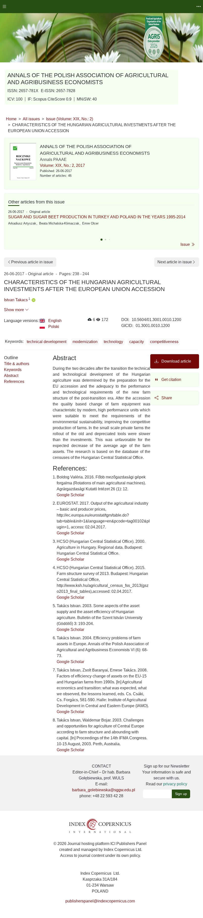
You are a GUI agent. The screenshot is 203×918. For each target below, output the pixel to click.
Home (11, 119)
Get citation (170, 379)
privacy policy (175, 784)
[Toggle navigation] (4, 6)
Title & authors (16, 364)
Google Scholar (70, 495)
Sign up (181, 794)
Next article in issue (174, 262)
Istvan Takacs (16, 300)
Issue (185, 244)
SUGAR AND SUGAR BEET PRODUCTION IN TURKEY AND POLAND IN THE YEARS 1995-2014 (96, 217)
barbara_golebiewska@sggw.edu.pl (103, 790)
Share (166, 398)
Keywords (13, 370)
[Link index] (100, 825)
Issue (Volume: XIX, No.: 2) (69, 119)
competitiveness (164, 342)
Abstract (11, 375)
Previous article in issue (32, 262)
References (14, 381)
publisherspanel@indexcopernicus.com (100, 901)
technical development (46, 342)
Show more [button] (14, 310)
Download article (175, 361)
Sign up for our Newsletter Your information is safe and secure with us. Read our (166, 775)
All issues (31, 119)
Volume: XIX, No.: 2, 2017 (62, 165)
